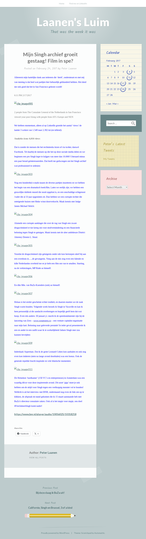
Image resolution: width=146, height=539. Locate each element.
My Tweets (109, 158)
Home (61, 3)
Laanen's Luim (73, 22)
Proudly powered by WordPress (55, 533)
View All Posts (37, 457)
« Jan (108, 103)
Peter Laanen (69, 69)
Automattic (99, 533)
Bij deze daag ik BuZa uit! (50, 490)
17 (123, 83)
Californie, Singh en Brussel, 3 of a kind (50, 505)
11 (129, 77)
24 (123, 89)
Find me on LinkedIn (78, 3)
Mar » (115, 103)
